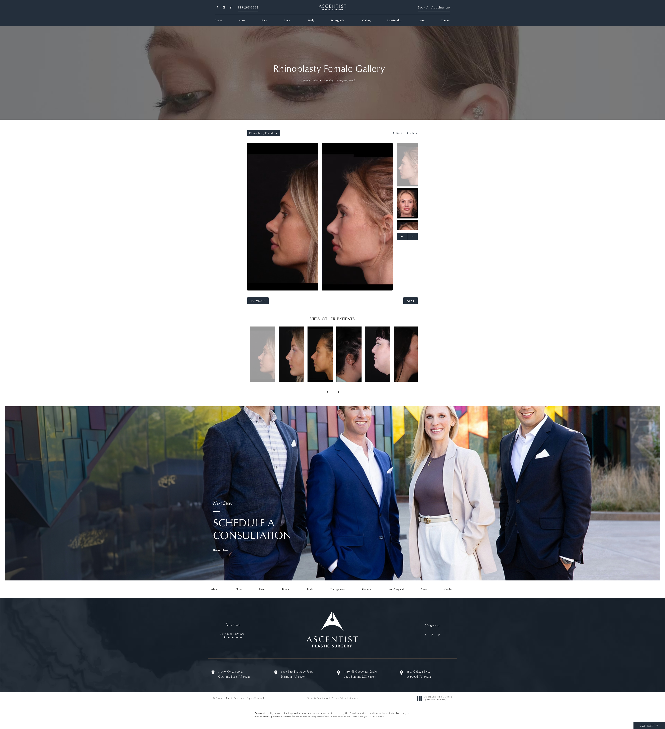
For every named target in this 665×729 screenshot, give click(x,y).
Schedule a (252, 520)
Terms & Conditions (317, 698)
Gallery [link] (366, 20)
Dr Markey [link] (327, 80)
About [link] (218, 20)
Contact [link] (445, 20)
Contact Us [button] (649, 725)
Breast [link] (287, 20)
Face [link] (264, 20)
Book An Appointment (434, 7)
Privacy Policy (338, 698)
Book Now (220, 550)
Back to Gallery (406, 133)
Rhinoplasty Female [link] (346, 80)
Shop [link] (422, 20)
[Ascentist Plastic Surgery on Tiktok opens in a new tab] (231, 7)
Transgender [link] (338, 20)
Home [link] (305, 80)
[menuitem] (217, 7)
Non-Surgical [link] (394, 20)
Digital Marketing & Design (438, 698)
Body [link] (311, 20)
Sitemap (353, 698)
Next (410, 300)
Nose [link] (242, 20)
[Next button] (338, 388)
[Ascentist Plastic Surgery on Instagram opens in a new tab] (224, 7)
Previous (258, 300)
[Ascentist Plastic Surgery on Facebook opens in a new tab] (217, 7)
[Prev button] (327, 388)
